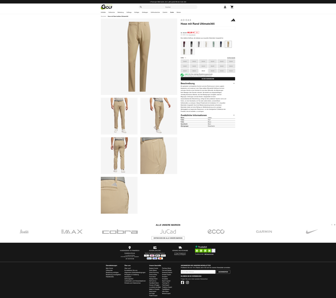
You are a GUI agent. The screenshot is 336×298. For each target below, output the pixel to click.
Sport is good (166, 281)
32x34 (231, 61)
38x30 (185, 71)
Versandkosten (192, 35)
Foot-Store (152, 277)
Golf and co (152, 281)
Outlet (172, 12)
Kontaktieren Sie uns (130, 253)
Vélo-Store (165, 291)
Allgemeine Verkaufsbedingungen (135, 272)
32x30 (212, 61)
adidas (186, 20)
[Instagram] (187, 283)
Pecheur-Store (166, 268)
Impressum (127, 277)
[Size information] (185, 57)
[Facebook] (182, 283)
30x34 (203, 61)
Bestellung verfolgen (112, 272)
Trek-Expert (165, 285)
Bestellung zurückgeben (180, 254)
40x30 (212, 71)
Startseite (103, 16)
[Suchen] (141, 7)
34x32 (194, 66)
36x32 (221, 66)
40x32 (221, 71)
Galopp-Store (153, 279)
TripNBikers (165, 289)
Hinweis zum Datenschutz (132, 283)
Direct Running (154, 272)
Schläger (136, 12)
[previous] (332, 225)
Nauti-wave (152, 291)
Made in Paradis (154, 289)
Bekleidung (121, 12)
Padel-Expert (153, 296)
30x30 (185, 61)
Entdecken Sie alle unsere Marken (168, 238)
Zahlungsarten (128, 279)
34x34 (203, 66)
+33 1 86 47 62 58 (129, 259)
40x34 (231, 71)
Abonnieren (223, 272)
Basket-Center (153, 268)
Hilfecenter (109, 270)
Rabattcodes (110, 277)
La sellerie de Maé (155, 287)
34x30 (185, 66)
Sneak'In (164, 277)
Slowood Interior (167, 272)
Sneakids (165, 279)
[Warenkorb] (232, 7)
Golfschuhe (111, 12)
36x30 (212, 66)
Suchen (168, 7)
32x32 (221, 61)
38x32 (194, 71)
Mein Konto (109, 268)
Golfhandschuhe (155, 12)
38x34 (203, 71)
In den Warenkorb (208, 79)
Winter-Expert (166, 293)
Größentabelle (231, 58)
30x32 (194, 61)
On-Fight (152, 293)
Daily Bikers (153, 270)
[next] (334, 225)
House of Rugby (154, 285)
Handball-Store (154, 283)
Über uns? (127, 268)
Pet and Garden (167, 270)
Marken (179, 12)
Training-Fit (165, 283)
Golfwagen (145, 12)
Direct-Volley (153, 275)
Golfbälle (103, 12)
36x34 (231, 66)
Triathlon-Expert (167, 287)
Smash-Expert (166, 275)
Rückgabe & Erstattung (131, 275)
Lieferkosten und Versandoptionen (135, 281)
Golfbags (129, 12)
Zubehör (165, 12)
